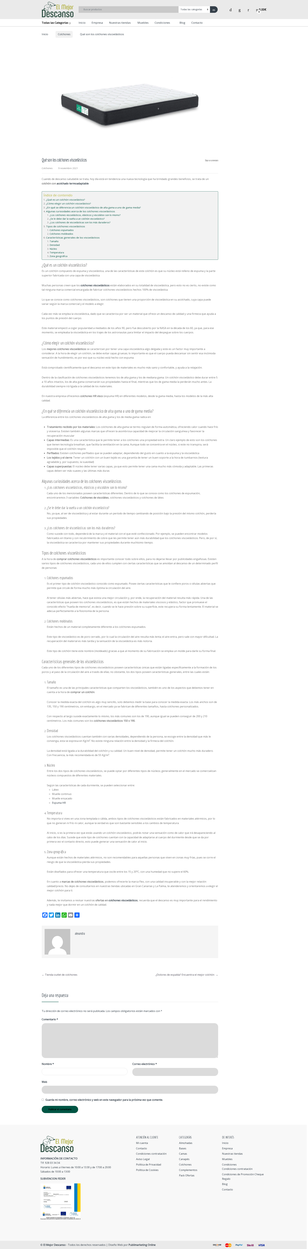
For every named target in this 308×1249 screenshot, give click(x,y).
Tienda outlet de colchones (59, 974)
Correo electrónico (144, 1064)
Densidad (55, 244)
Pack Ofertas (186, 1175)
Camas (183, 1153)
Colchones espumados (62, 230)
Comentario (50, 1019)
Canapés (184, 1159)
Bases (182, 1148)
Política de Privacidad (148, 1164)
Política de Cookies (147, 1170)
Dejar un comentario (211, 160)
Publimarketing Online (142, 1245)
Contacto (197, 22)
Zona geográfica (58, 256)
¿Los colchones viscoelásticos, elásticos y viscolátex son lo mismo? (85, 215)
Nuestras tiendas (120, 22)
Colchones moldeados (61, 233)
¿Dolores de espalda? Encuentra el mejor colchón (187, 974)
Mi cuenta (142, 1143)
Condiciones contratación (151, 1153)
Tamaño (54, 241)
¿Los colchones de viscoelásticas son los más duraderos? (80, 222)
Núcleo (53, 248)
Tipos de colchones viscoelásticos (65, 226)
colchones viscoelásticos (95, 285)
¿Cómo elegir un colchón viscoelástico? (68, 203)
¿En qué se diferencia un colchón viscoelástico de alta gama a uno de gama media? (93, 207)
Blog (182, 22)
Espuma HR (59, 803)
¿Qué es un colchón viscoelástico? (65, 199)
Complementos (188, 1170)
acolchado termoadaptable (73, 183)
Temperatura (57, 252)
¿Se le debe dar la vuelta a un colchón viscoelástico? (77, 218)
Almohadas (185, 1143)
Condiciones (162, 22)
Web (44, 1082)
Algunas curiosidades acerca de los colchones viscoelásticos (80, 211)
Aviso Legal (143, 1159)
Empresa (97, 22)
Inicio (82, 22)
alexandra (80, 933)
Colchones (64, 34)
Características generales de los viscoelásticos (73, 237)
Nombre (48, 1064)
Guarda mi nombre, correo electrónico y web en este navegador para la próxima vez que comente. (104, 1100)
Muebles (143, 22)
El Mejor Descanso (54, 1245)
